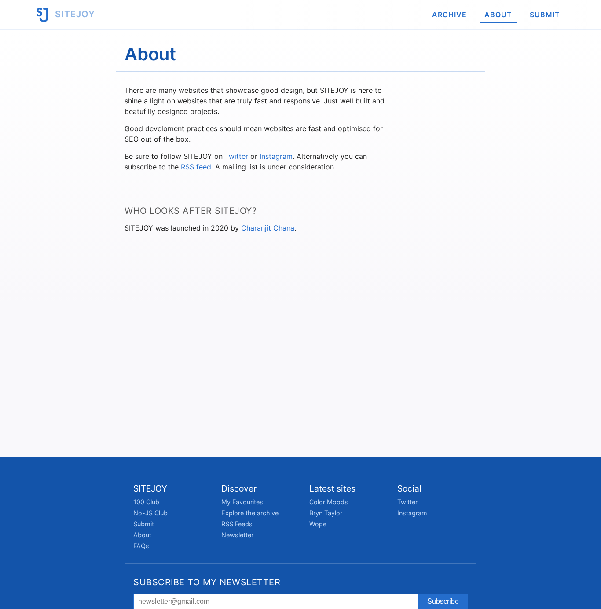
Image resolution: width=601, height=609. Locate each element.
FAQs (141, 546)
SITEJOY (73, 14)
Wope (317, 524)
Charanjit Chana (267, 228)
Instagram (276, 156)
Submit (545, 14)
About (498, 14)
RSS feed (196, 166)
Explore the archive (250, 513)
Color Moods (328, 502)
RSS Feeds (237, 524)
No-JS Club (150, 513)
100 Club (146, 502)
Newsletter (237, 535)
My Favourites (242, 502)
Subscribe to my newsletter (206, 582)
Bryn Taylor (325, 513)
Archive (449, 14)
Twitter (236, 156)
